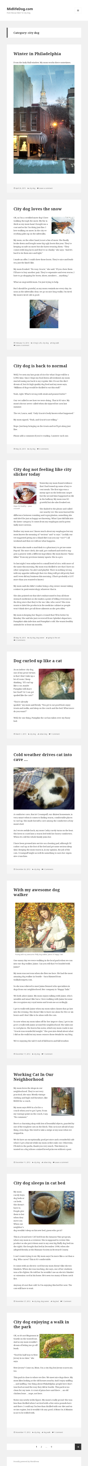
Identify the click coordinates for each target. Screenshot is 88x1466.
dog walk (55, 343)
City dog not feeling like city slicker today (43, 472)
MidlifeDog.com (20, 9)
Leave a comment (46, 188)
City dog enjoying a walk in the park (41, 1324)
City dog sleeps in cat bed (39, 1183)
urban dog (43, 734)
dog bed (56, 1301)
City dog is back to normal (40, 365)
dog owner (40, 638)
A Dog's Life (37, 343)
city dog (32, 188)
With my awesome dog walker (37, 892)
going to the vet (54, 638)
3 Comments (44, 449)
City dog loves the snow (38, 208)
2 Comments (20, 640)
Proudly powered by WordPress (26, 1461)
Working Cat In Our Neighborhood (34, 1077)
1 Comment (55, 734)
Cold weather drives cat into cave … (43, 757)
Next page (78, 1447)
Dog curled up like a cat (38, 660)
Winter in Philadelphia (37, 53)
